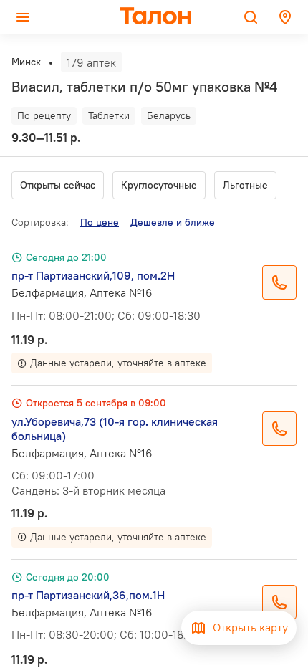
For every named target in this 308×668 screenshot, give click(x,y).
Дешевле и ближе (172, 222)
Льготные (245, 184)
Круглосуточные (159, 184)
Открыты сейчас (57, 184)
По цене (99, 222)
